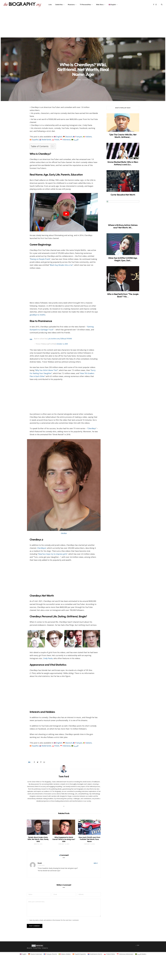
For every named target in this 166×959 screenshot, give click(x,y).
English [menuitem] (59, 136)
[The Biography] (22, 4)
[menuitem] (113, 4)
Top (137, 945)
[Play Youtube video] (66, 213)
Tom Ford (78, 79)
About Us (29, 948)
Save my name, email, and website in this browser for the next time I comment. (54, 920)
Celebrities (59, 4)
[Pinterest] (17, 123)
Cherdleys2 (41, 548)
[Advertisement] (83, 24)
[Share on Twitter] (17, 118)
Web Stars (99, 4)
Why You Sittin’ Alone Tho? (46, 370)
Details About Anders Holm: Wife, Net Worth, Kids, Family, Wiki (38, 839)
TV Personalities (85, 4)
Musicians (71, 4)
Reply (96, 863)
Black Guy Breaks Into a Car (61, 265)
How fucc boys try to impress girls (52, 554)
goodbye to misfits (37, 315)
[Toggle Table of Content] (51, 146)
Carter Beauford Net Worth (123, 195)
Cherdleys (92, 428)
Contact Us (45, 948)
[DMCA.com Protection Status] (37, 945)
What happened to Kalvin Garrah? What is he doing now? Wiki (63, 839)
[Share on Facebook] (17, 113)
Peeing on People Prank (40, 259)
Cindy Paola (48, 658)
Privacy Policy (37, 948)
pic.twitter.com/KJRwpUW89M (60, 339)
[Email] (17, 128)
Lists (50, 4)
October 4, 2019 (62, 344)
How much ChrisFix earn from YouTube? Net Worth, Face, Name (89, 839)
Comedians (83, 59)
